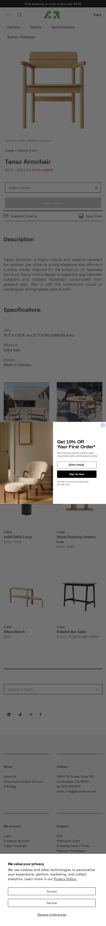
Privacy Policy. (65, 879)
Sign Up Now (76, 474)
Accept (52, 891)
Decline (52, 903)
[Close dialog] (103, 425)
